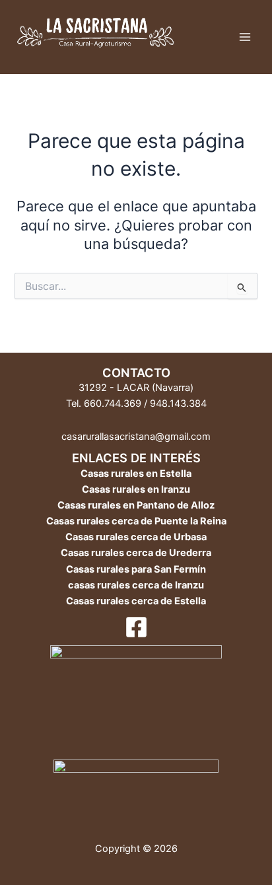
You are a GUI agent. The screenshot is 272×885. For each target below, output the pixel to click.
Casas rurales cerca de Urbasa (136, 537)
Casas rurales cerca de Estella (136, 601)
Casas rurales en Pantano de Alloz (136, 505)
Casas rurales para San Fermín (136, 569)
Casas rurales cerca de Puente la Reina (136, 521)
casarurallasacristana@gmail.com (136, 436)
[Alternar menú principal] (245, 37)
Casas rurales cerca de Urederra (136, 553)
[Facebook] (136, 627)
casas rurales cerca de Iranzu (136, 585)
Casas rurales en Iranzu (136, 489)
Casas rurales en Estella (136, 473)
